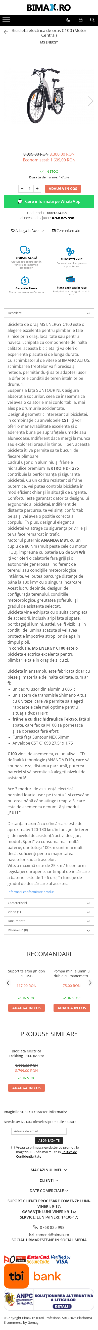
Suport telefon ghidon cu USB (26, 973)
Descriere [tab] (15, 313)
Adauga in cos (63, 188)
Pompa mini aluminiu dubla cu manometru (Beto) (72, 973)
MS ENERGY (49, 42)
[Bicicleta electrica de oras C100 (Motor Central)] (49, 96)
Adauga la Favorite (29, 230)
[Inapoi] (4, 31)
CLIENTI (47, 1180)
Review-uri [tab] (18, 930)
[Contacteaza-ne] (68, 20)
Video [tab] (14, 911)
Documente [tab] (16, 920)
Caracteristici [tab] (17, 902)
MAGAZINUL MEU (47, 1169)
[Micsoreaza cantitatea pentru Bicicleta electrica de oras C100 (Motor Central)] (22, 189)
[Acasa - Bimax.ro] (49, 7)
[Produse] (7, 21)
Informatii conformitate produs (31, 891)
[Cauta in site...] (92, 20)
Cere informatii (68, 230)
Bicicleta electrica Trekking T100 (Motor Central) (26, 1053)
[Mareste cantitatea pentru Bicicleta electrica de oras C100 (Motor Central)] (37, 189)
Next (90, 101)
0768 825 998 (52, 1227)
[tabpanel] (49, 96)
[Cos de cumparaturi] (80, 20)
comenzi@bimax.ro (52, 1234)
